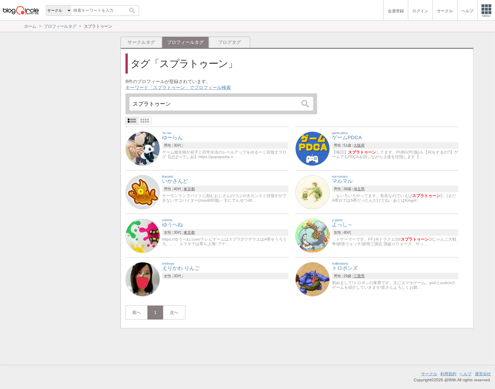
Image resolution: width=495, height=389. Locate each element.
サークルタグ (141, 42)
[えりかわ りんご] (142, 278)
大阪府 (359, 145)
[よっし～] (312, 235)
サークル (429, 374)
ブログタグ (229, 42)
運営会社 (483, 374)
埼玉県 (359, 189)
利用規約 (448, 374)
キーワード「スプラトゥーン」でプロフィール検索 (178, 87)
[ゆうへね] (142, 235)
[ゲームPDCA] (312, 148)
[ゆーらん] (142, 148)
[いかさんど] (142, 191)
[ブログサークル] (20, 10)
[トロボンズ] (312, 278)
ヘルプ (465, 374)
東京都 (189, 189)
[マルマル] (312, 191)
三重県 (359, 276)
